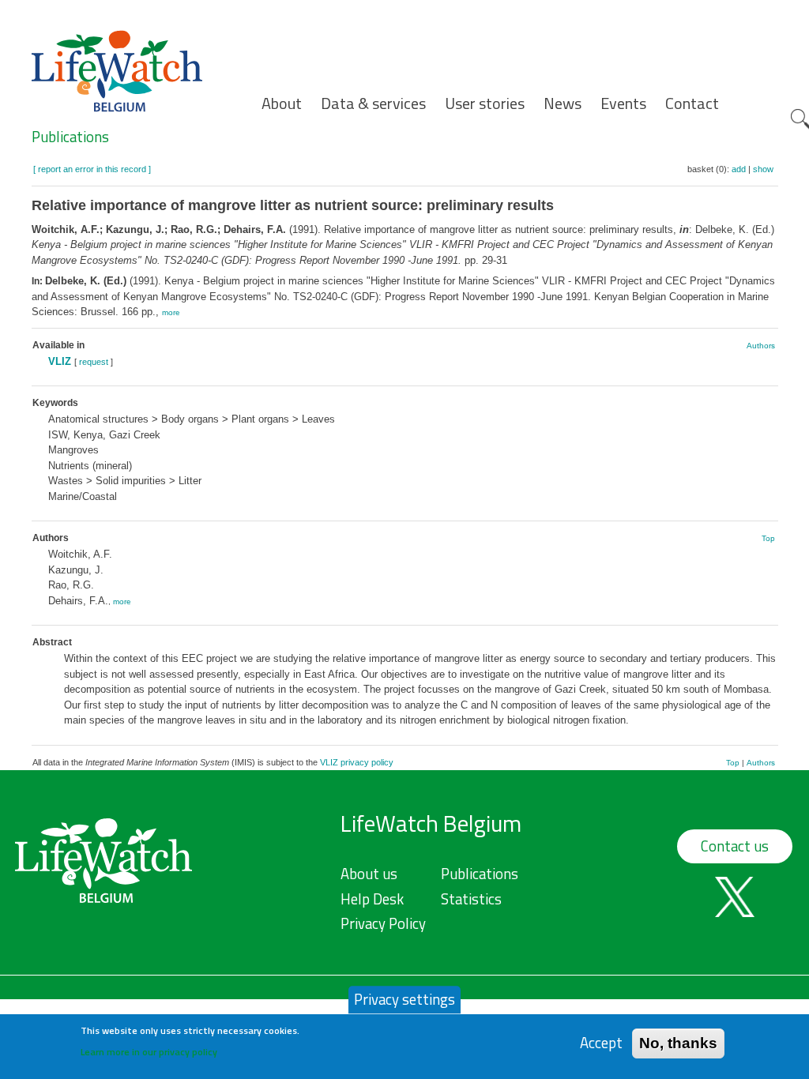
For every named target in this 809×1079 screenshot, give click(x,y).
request (93, 362)
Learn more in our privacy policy (149, 1051)
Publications (70, 137)
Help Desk (372, 899)
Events (623, 103)
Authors (761, 345)
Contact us (735, 846)
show (763, 169)
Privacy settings (404, 999)
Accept (601, 1043)
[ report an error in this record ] (92, 169)
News (562, 103)
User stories (485, 103)
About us (369, 874)
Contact (692, 103)
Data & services (373, 103)
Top (768, 538)
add (739, 169)
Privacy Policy (383, 923)
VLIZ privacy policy (356, 762)
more (171, 312)
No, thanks (678, 1043)
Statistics (471, 899)
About (282, 103)
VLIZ (59, 361)
